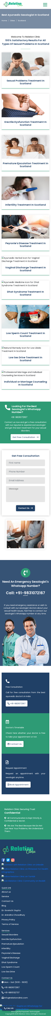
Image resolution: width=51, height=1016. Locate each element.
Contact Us (23, 508)
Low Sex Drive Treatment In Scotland (25, 359)
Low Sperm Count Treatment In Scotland (25, 335)
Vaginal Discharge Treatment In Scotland (25, 269)
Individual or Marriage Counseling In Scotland (25, 383)
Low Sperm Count (11, 966)
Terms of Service (10, 924)
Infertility (6, 948)
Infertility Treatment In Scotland (25, 204)
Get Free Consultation (24, 437)
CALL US (9, 1008)
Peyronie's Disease (11, 953)
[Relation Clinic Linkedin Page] (23, 864)
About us (6, 891)
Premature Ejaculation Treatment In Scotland (25, 165)
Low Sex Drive (8, 971)
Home (4, 20)
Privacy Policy (8, 919)
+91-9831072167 (19, 417)
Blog (4, 905)
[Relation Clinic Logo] (13, 4)
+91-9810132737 (12, 992)
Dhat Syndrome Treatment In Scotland (25, 293)
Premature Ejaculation (13, 943)
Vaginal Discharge (11, 957)
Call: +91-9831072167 (25, 593)
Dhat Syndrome (9, 962)
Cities (12, 20)
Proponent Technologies (30, 1012)
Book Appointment (19, 784)
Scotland (22, 20)
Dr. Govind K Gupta (11, 910)
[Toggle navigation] (45, 4)
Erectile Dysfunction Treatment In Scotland (25, 123)
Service (5, 896)
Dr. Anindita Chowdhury (13, 914)
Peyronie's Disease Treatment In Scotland (25, 245)
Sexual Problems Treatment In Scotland (25, 82)
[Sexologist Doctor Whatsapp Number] (24, 1007)
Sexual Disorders (10, 934)
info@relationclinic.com (16, 997)
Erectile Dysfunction (11, 939)
